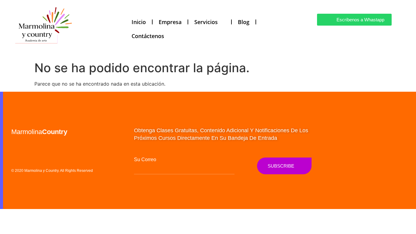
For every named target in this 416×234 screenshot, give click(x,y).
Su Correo (145, 159)
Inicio (139, 22)
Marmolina (39, 132)
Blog (243, 22)
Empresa (170, 22)
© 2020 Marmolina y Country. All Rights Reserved (52, 170)
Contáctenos (148, 36)
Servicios (206, 22)
